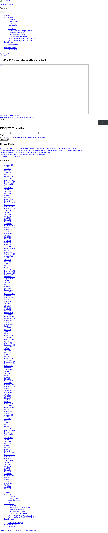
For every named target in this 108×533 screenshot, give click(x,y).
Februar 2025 (8, 199)
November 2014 (9, 432)
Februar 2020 (8, 313)
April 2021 (7, 286)
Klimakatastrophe (14, 44)
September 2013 (9, 458)
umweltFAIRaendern (7, 4)
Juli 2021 (7, 280)
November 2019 (9, 318)
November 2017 (9, 364)
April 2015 (7, 422)
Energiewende (9, 42)
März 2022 (7, 265)
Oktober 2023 (9, 229)
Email (2, 135)
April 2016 (7, 400)
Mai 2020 (7, 307)
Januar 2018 (8, 360)
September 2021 (9, 277)
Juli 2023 (7, 235)
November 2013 (9, 455)
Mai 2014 (7, 443)
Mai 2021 (7, 284)
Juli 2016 (7, 394)
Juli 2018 (7, 349)
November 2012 (9, 477)
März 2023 (7, 243)
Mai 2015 (7, 421)
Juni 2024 (7, 214)
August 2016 (8, 392)
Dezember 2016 (9, 385)
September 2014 (9, 436)
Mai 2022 (7, 262)
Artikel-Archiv (9, 27)
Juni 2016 (7, 396)
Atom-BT (11, 19)
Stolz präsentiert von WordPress (25, 530)
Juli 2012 (7, 485)
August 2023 (8, 233)
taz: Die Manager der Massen (18, 36)
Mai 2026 (7, 171)
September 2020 (9, 299)
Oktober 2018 (9, 343)
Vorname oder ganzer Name (9, 133)
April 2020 (7, 309)
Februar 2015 (8, 426)
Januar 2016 (8, 405)
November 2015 (9, 409)
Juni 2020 (7, 305)
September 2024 (9, 208)
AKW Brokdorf (13, 21)
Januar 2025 (8, 201)
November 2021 (9, 273)
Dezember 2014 (9, 430)
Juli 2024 (7, 212)
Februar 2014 (8, 449)
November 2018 (9, 341)
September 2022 (9, 254)
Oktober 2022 (9, 252)
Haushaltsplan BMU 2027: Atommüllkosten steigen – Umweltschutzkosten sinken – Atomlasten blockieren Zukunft (38, 148)
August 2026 (8, 165)
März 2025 (7, 197)
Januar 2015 (8, 428)
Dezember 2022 (9, 248)
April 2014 (7, 445)
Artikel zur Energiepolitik (16, 32)
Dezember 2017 (9, 362)
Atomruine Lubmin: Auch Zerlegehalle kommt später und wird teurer (23, 154)
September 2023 (9, 231)
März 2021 (7, 288)
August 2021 (8, 279)
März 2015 (7, 424)
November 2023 (9, 227)
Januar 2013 (8, 474)
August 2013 (8, 460)
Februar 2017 (8, 381)
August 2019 (8, 324)
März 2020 (7, 311)
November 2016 (9, 386)
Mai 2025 (7, 193)
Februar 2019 (8, 335)
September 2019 (9, 322)
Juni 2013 (7, 464)
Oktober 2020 (9, 297)
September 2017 (9, 368)
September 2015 (9, 413)
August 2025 (8, 188)
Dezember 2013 (9, 453)
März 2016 (7, 402)
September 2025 (9, 186)
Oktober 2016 (9, 388)
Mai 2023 (7, 239)
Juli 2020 (7, 303)
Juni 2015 (7, 419)
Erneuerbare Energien (15, 46)
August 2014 (8, 438)
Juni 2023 (7, 237)
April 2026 (7, 172)
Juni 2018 (7, 351)
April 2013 (7, 468)
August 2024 (8, 210)
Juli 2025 (7, 190)
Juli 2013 (7, 462)
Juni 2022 (7, 260)
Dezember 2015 (9, 407)
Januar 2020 (8, 315)
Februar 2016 (8, 404)
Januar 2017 (8, 383)
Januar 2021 (8, 292)
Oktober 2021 (9, 275)
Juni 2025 (7, 191)
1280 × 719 (15, 115)
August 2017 (8, 369)
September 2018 (9, 345)
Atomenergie (8, 17)
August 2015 (8, 415)
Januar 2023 (8, 246)
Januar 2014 (8, 451)
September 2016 (9, 390)
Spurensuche (12, 25)
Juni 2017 (7, 373)
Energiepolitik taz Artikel (16, 34)
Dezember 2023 (9, 226)
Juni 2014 (7, 441)
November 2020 (9, 296)
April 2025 (7, 195)
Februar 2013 (8, 472)
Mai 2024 (7, 216)
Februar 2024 (8, 222)
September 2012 (9, 481)
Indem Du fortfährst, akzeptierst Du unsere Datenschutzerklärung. (24, 137)
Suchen (2, 119)
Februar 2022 (8, 267)
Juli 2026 (7, 167)
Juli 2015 (7, 417)
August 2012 (8, 483)
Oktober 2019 (9, 320)
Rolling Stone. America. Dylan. (10, 156)
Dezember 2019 (9, 316)
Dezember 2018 (9, 339)
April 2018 (7, 354)
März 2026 (7, 174)
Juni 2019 (7, 328)
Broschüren (12, 29)
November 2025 (9, 182)
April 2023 (7, 241)
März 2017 (7, 379)
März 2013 (7, 470)
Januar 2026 (8, 178)
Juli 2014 (7, 440)
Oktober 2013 (9, 457)
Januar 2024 (8, 224)
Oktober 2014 (9, 434)
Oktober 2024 (9, 207)
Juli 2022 (7, 258)
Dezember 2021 (9, 271)
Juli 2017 (7, 371)
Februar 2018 (8, 358)
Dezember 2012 (9, 476)
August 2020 (8, 301)
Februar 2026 (8, 176)
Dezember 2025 (9, 180)
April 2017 (7, 377)
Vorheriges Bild (5, 53)
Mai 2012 (7, 489)
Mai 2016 (7, 398)
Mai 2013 (7, 466)
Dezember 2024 (9, 203)
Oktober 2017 (9, 366)
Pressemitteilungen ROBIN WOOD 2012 (22, 40)
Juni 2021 (7, 282)
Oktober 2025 (9, 184)
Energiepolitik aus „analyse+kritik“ (20, 31)
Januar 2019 (8, 337)
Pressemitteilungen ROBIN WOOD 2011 (22, 38)
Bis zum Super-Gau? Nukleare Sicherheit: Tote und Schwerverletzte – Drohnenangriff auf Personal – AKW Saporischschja (41, 150)
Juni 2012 (7, 487)
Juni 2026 (7, 169)
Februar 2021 (8, 290)
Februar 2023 (8, 244)
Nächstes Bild (4, 55)
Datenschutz (12, 50)
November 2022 (9, 250)
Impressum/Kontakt (10, 48)
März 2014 (7, 447)
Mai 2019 (7, 330)
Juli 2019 (7, 326)
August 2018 (8, 347)
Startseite (7, 15)
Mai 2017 (7, 375)
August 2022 (8, 256)
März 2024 (7, 220)
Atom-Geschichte (14, 23)
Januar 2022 (8, 269)
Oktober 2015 (9, 411)
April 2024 (7, 218)
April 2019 (7, 332)
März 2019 (7, 333)
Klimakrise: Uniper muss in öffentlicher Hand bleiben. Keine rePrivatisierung (25, 152)
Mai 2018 (7, 352)
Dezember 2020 (9, 294)
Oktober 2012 (9, 479)
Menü (2, 12)
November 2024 (9, 205)
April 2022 (7, 263)
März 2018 (7, 356)
